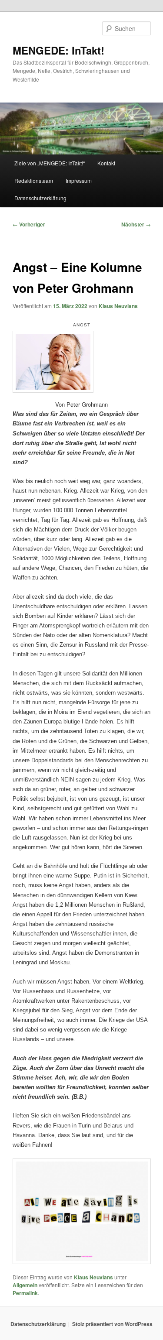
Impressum (79, 180)
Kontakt (106, 163)
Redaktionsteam (33, 180)
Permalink (25, 1293)
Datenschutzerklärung (40, 198)
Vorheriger (29, 224)
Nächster (136, 224)
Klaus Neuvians (118, 306)
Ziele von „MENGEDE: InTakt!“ (49, 163)
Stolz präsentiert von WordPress (112, 1324)
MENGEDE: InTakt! (58, 50)
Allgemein (25, 1285)
